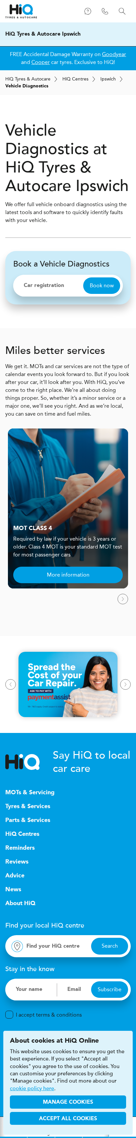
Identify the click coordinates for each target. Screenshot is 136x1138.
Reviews (16, 862)
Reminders (20, 848)
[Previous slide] (10, 684)
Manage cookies (68, 1102)
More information (68, 575)
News (13, 890)
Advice (14, 876)
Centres (75, 79)
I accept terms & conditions (49, 1015)
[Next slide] (123, 599)
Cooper (40, 62)
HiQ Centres (22, 834)
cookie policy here (32, 1088)
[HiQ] (29, 762)
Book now (102, 285)
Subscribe (109, 989)
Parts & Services (27, 820)
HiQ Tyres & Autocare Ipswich (43, 34)
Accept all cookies (68, 1119)
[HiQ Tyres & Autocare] (21, 11)
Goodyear (114, 54)
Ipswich (108, 79)
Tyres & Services (27, 806)
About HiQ (20, 903)
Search (110, 946)
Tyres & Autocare (28, 79)
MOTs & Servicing (29, 793)
